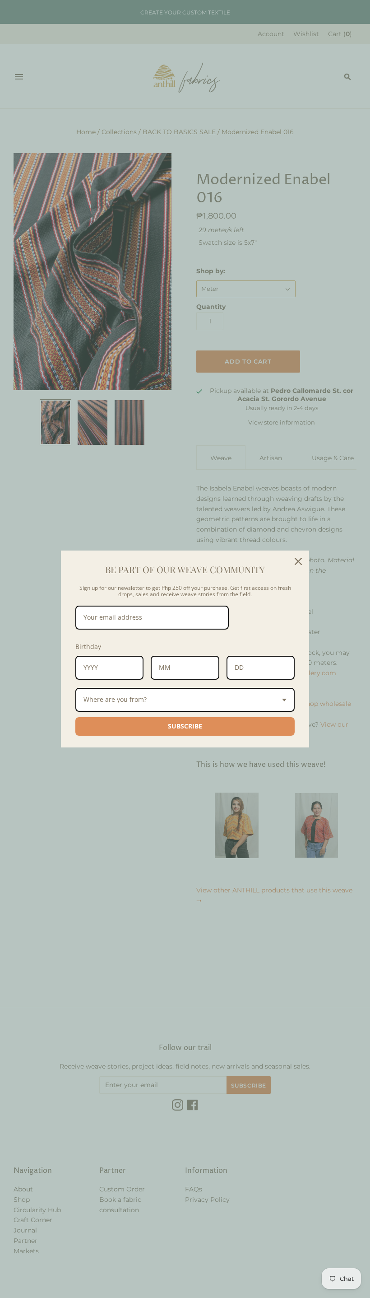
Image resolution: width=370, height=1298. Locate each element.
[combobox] (185, 700)
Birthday (88, 646)
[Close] (298, 561)
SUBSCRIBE (185, 726)
